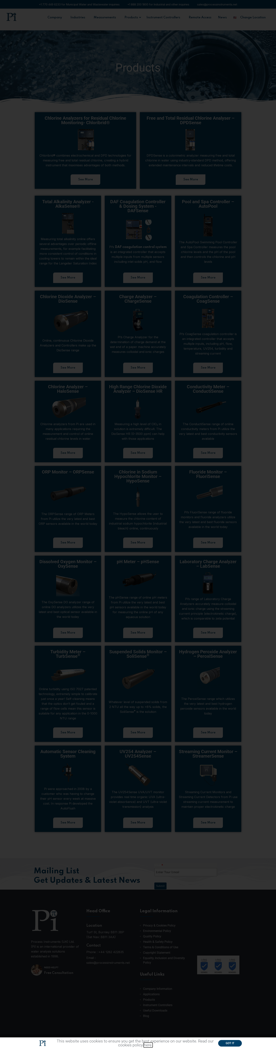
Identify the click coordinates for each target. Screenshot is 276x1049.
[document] (138, 524)
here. (148, 1045)
